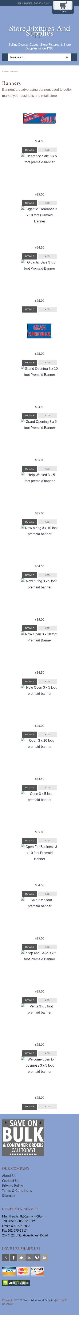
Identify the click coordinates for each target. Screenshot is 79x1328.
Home (5, 72)
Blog (19, 3)
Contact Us (10, 1181)
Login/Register (42, 3)
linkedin (44, 1257)
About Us (9, 1176)
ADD (47, 150)
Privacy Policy (12, 1186)
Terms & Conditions (17, 1191)
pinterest (36, 1257)
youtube (29, 1257)
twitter (21, 1257)
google (5, 1257)
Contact (28, 3)
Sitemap (8, 1196)
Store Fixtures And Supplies (39, 30)
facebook (13, 1257)
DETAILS (29, 150)
